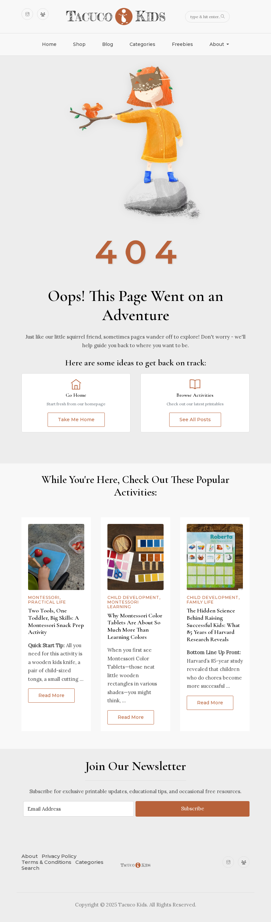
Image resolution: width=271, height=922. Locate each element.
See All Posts (195, 420)
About (29, 856)
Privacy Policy (59, 856)
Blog (107, 44)
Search (30, 868)
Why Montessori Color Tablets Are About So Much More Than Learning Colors (134, 626)
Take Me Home (76, 420)
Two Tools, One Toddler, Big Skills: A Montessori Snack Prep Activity (56, 621)
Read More (51, 695)
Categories (142, 44)
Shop (79, 44)
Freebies (182, 44)
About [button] (217, 44)
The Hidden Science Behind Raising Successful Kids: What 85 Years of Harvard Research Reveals (213, 625)
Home (49, 44)
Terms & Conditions (46, 862)
